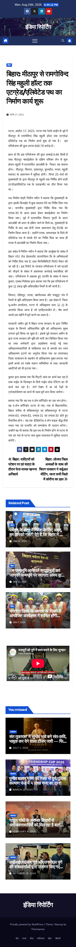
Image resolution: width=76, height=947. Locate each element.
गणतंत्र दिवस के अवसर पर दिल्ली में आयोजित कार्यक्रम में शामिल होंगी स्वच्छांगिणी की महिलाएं (35, 615)
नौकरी (58, 938)
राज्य (24, 938)
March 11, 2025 (23, 789)
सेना (31, 938)
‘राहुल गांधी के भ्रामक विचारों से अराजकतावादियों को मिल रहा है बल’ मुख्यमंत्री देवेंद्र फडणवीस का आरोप (34, 825)
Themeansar (37, 929)
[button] (62, 40)
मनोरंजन (13, 732)
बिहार (9, 65)
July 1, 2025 (20, 748)
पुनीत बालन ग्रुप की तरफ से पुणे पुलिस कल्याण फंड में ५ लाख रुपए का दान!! (37, 781)
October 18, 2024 (24, 873)
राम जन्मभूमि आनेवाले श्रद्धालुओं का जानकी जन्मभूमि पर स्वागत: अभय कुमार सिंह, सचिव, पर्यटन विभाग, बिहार (37, 575)
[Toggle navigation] (35, 41)
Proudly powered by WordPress (27, 924)
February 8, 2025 (24, 831)
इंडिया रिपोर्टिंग (38, 26)
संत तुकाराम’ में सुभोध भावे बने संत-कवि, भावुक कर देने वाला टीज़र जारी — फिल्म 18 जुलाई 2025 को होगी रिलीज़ (38, 741)
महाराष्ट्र (13, 774)
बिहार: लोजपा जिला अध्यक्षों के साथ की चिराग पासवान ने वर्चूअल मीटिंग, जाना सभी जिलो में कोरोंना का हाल (53, 469)
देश (17, 938)
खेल (49, 938)
